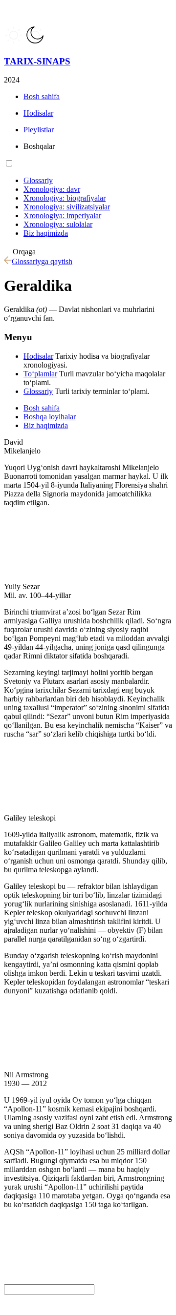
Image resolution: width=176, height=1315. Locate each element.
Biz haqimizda (45, 425)
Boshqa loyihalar (49, 416)
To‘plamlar (40, 374)
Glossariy (38, 391)
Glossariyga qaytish (42, 261)
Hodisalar (38, 356)
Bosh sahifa (41, 408)
